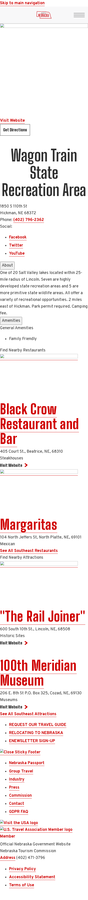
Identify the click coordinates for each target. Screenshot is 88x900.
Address (7, 857)
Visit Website (12, 120)
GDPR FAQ (18, 811)
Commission (20, 795)
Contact (16, 803)
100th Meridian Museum (38, 672)
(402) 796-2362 (28, 220)
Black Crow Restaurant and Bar (39, 424)
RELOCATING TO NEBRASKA (36, 733)
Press (14, 787)
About (7, 265)
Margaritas (28, 524)
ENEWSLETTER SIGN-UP (32, 741)
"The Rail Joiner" (42, 616)
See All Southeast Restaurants (29, 551)
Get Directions (15, 129)
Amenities (11, 320)
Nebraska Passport (26, 763)
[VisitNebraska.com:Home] (44, 16)
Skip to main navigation (22, 3)
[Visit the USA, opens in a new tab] (19, 823)
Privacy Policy (22, 869)
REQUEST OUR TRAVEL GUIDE (37, 725)
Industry (16, 779)
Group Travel (21, 771)
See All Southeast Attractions (28, 714)
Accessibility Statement (32, 877)
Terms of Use (21, 885)
